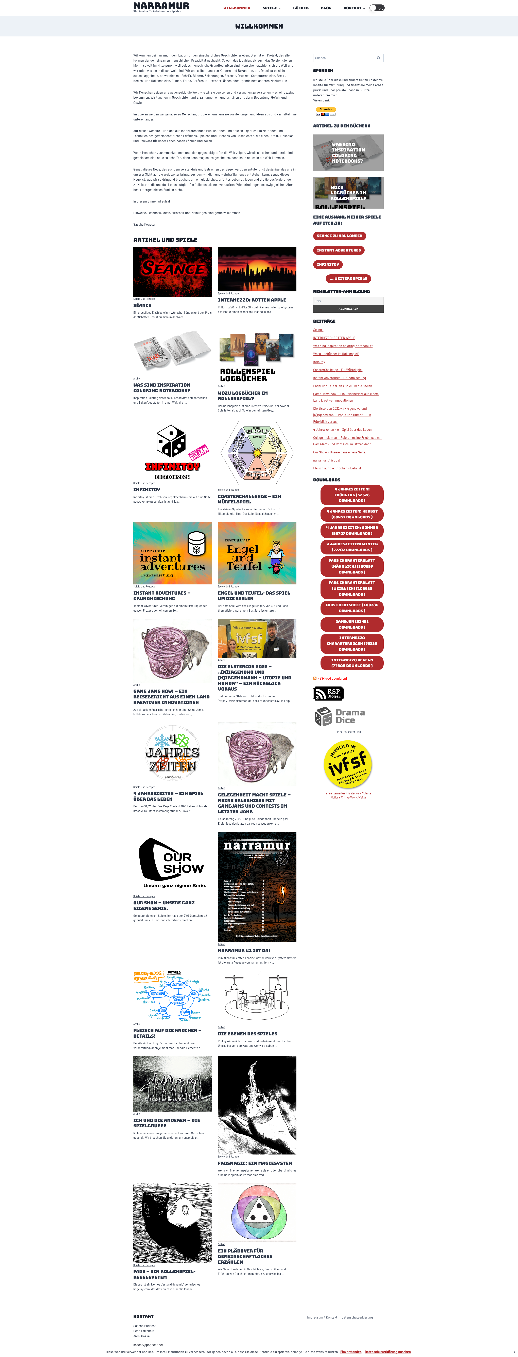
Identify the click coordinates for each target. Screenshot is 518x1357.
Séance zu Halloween (340, 235)
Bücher (301, 8)
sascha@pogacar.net (148, 1344)
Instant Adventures (339, 250)
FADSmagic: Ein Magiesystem (255, 1163)
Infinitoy (146, 490)
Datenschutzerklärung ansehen (388, 1352)
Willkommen (237, 8)
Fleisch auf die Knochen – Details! (167, 1033)
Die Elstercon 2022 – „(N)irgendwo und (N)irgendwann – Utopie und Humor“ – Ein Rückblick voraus (254, 678)
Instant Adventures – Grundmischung (162, 596)
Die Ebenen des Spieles (247, 1034)
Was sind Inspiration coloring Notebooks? (161, 388)
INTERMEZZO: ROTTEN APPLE (252, 300)
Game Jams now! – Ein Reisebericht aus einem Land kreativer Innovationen (171, 696)
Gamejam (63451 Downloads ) (352, 624)
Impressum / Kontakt (322, 1317)
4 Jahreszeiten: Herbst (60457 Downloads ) (352, 514)
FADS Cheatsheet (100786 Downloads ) (352, 608)
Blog (326, 8)
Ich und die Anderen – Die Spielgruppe (166, 1123)
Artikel (136, 378)
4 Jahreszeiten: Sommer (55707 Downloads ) (352, 530)
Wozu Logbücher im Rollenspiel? (243, 396)
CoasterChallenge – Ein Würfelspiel (249, 499)
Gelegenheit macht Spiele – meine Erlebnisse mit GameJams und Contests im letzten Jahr (254, 803)
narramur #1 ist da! (244, 951)
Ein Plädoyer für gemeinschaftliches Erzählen (245, 1256)
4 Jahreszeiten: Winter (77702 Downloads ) (352, 547)
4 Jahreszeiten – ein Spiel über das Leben (168, 796)
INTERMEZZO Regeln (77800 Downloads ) (352, 663)
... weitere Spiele (348, 278)
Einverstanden (351, 1352)
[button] (377, 7)
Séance (142, 305)
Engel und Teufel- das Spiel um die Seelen (254, 596)
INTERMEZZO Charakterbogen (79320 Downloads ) (352, 643)
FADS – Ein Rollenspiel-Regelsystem (164, 1274)
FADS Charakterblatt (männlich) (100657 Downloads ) (352, 566)
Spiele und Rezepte (144, 298)
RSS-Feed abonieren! (332, 678)
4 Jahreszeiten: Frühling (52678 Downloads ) (352, 495)
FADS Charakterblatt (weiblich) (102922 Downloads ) (352, 588)
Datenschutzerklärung (357, 1317)
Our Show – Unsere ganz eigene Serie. (164, 905)
